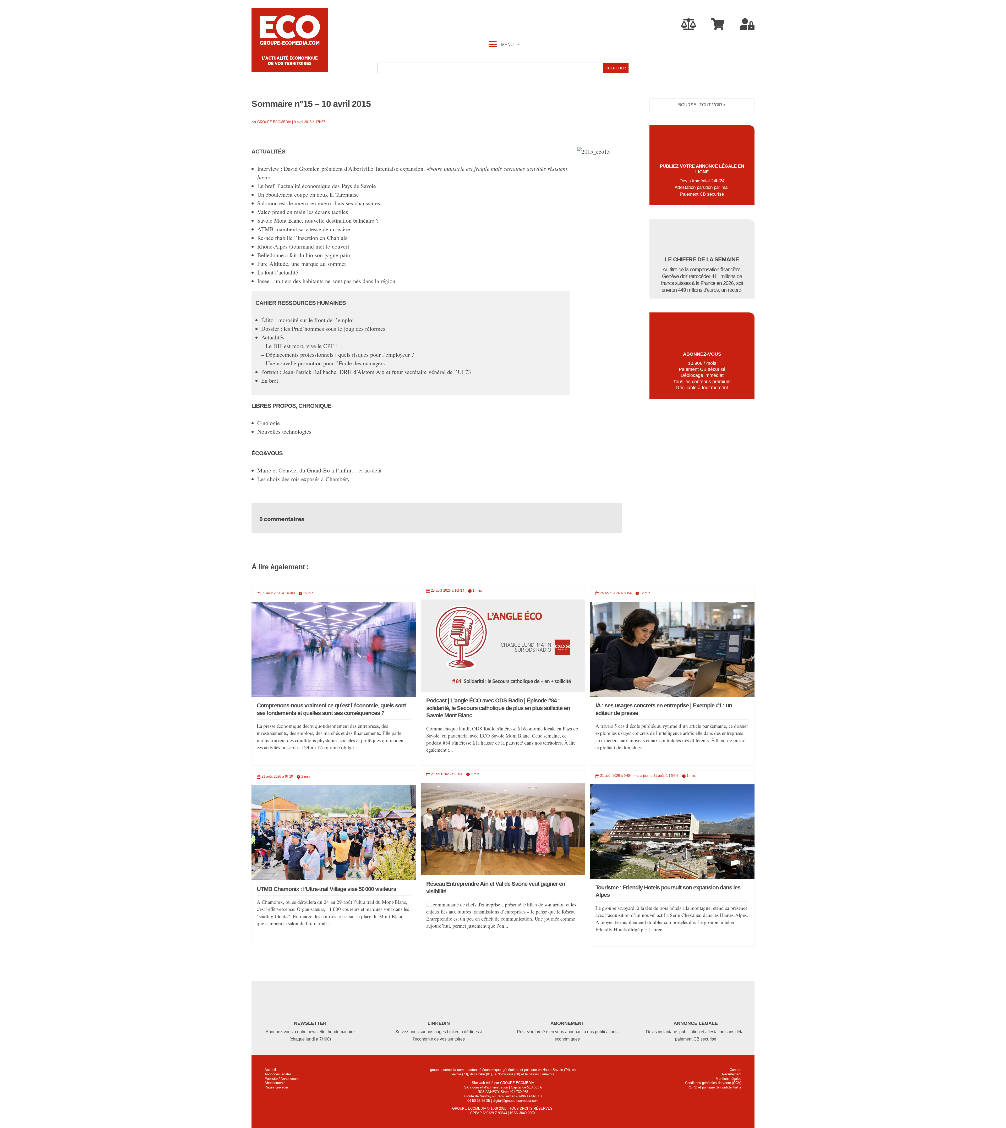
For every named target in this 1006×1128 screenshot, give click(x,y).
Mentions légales (728, 1079)
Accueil (270, 1070)
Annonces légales (278, 1074)
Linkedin (439, 1023)
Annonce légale (696, 1023)
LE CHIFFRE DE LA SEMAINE (702, 259)
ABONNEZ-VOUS (702, 354)
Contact (735, 1070)
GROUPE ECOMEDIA (274, 122)
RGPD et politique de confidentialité (714, 1087)
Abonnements (275, 1083)
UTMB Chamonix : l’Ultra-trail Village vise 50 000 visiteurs (326, 889)
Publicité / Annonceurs (282, 1079)
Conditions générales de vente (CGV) (713, 1083)
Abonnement (567, 1023)
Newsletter (310, 1023)
